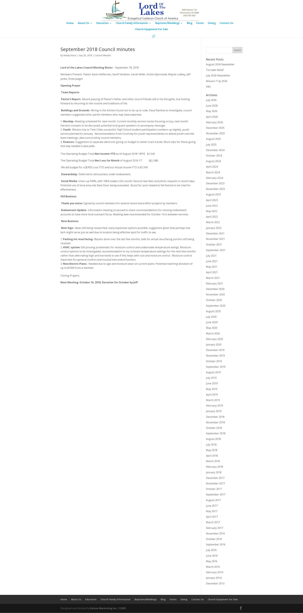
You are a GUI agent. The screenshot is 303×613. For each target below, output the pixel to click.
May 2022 (211, 211)
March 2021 (213, 278)
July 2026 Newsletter (218, 75)
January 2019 (213, 411)
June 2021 (212, 261)
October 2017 (214, 489)
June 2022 (212, 205)
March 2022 (213, 222)
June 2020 (212, 322)
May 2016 (211, 561)
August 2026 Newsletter (220, 64)
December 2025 (215, 128)
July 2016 (211, 550)
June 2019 (212, 383)
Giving (212, 23)
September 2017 (215, 494)
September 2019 (215, 367)
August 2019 (213, 372)
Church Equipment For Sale (151, 29)
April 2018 (212, 455)
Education (102, 23)
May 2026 (211, 111)
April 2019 (212, 394)
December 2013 (215, 583)
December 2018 (215, 417)
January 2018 (213, 472)
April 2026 (212, 117)
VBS (208, 86)
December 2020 (215, 289)
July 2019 (211, 378)
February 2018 (214, 466)
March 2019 (213, 400)
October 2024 (214, 155)
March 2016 (213, 566)
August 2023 (213, 194)
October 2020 (214, 300)
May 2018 (211, 450)
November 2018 (215, 422)
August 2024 (213, 161)
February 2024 (214, 178)
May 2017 (211, 511)
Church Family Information (132, 23)
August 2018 (213, 439)
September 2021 (215, 250)
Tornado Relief (215, 70)
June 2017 (212, 505)
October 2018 (214, 428)
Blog (189, 23)
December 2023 (215, 183)
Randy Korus (69, 55)
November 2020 (215, 294)
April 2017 (212, 516)
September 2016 (215, 544)
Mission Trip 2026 (216, 81)
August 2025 (213, 139)
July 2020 (211, 316)
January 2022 (213, 228)
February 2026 (214, 122)
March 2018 (213, 461)
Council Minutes (103, 55)
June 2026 (212, 105)
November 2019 (215, 355)
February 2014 (214, 572)
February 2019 (214, 405)
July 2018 (211, 444)
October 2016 (214, 539)
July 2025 (211, 144)
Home (70, 23)
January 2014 (213, 578)
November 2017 (215, 483)
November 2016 (215, 533)
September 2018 (215, 433)
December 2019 (215, 350)
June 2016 (212, 555)
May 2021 (211, 266)
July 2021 (211, 255)
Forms (200, 23)
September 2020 (215, 305)
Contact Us (226, 23)
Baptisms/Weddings (167, 23)
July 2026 (211, 100)
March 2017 (213, 522)
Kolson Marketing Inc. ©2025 (108, 608)
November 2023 (215, 189)
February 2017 (214, 528)
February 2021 (214, 283)
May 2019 (211, 389)
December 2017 (215, 478)
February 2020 (214, 339)
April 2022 (212, 216)
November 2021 (215, 239)
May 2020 (211, 328)
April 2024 (212, 166)
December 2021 (215, 233)
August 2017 (213, 500)
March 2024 (213, 172)
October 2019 (214, 361)
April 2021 (212, 272)
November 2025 (215, 133)
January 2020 (213, 344)
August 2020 (213, 311)
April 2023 (212, 200)
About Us (83, 23)
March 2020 (213, 333)
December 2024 (215, 150)
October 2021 (214, 244)
